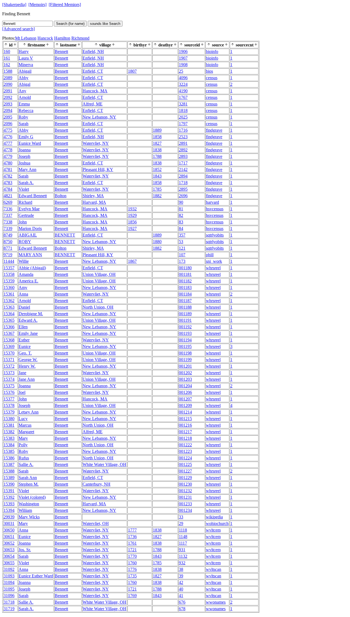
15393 (9, 503)
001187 (185, 300)
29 (181, 523)
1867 (132, 261)
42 (181, 582)
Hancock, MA (95, 90)
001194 (185, 340)
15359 (9, 281)
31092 (9, 569)
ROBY (25, 241)
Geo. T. (25, 353)
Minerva (26, 64)
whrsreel (213, 267)
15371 (9, 359)
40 (181, 589)
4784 (8, 189)
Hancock (45, 38)
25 (181, 71)
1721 (132, 549)
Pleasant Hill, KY (98, 169)
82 (181, 215)
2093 (8, 104)
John (23, 222)
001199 (185, 359)
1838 (157, 149)
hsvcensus (214, 208)
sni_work (214, 261)
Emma (24, 104)
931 (182, 549)
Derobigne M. (31, 313)
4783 (8, 182)
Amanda (26, 274)
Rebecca (26, 110)
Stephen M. (29, 484)
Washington (29, 503)
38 (181, 569)
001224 (185, 458)
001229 (185, 477)
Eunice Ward (30, 143)
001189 (185, 313)
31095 (9, 589)
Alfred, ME (93, 104)
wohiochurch (217, 523)
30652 (9, 543)
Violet (24, 189)
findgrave (214, 130)
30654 (9, 556)
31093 (9, 576)
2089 (8, 77)
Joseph (24, 156)
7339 (8, 228)
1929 (132, 215)
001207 (185, 399)
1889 (157, 130)
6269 (8, 202)
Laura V (26, 58)
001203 (185, 379)
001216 (185, 425)
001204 (185, 385)
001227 (185, 471)
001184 (185, 294)
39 (181, 576)
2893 (183, 156)
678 (182, 608)
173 (182, 261)
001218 (185, 438)
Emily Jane (28, 333)
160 (7, 51)
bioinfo (212, 51)
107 (182, 254)
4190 (183, 90)
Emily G (26, 136)
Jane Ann (27, 379)
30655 (9, 562)
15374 (9, 379)
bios (209, 71)
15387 (9, 464)
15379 (9, 412)
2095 (8, 117)
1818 (183, 110)
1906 (183, 51)
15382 (9, 431)
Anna (23, 294)
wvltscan (213, 569)
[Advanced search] (18, 28)
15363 (9, 307)
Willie (24, 261)
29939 (9, 517)
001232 (185, 490)
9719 (8, 254)
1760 (132, 562)
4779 (8, 156)
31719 (9, 608)
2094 (8, 110)
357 (182, 235)
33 (181, 517)
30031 (9, 523)
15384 (9, 444)
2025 (183, 117)
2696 (183, 195)
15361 (9, 294)
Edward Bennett (33, 195)
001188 (185, 307)
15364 (9, 313)
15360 (9, 287)
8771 (8, 248)
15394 (9, 510)
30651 (9, 536)
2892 (183, 149)
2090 (8, 84)
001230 (185, 484)
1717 (183, 163)
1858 (157, 136)
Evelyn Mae (29, 208)
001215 (185, 418)
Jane (22, 372)
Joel (22, 392)
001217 (185, 431)
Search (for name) (70, 24)
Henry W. (27, 366)
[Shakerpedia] (14, 4)
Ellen (23, 326)
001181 (185, 274)
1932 (132, 208)
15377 (9, 399)
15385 (9, 451)
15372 (9, 366)
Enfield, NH (93, 51)
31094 (9, 582)
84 (181, 228)
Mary (23, 438)
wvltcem (213, 530)
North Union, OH (98, 307)
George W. (28, 359)
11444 (9, 261)
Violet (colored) (32, 497)
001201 (185, 366)
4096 (183, 77)
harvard (212, 202)
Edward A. (28, 320)
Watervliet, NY (96, 143)
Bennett (61, 51)
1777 (132, 530)
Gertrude (26, 215)
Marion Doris (30, 228)
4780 (8, 163)
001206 (185, 392)
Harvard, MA (94, 202)
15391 (9, 490)
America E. (28, 281)
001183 (185, 287)
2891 (183, 143)
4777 (8, 143)
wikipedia (214, 517)
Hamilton (62, 38)
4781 (8, 169)
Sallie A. (26, 464)
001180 (185, 267)
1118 (183, 530)
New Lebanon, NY (99, 117)
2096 (8, 123)
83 (181, 222)
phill (210, 254)
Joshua (24, 163)
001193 (185, 333)
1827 (157, 143)
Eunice (25, 346)
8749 (8, 235)
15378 (9, 405)
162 (7, 64)
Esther (24, 340)
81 (181, 208)
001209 (185, 405)
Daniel (24, 307)
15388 (9, 471)
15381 (9, 425)
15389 (9, 477)
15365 (9, 320)
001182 (185, 281)
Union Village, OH (99, 274)
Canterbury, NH (96, 484)
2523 (183, 136)
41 (181, 595)
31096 (9, 595)
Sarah (23, 123)
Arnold (25, 97)
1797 (183, 123)
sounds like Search (105, 24)
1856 (132, 222)
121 (182, 248)
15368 (9, 340)
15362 (9, 300)
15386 (9, 458)
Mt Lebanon (25, 38)
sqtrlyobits (215, 235)
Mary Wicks (29, 517)
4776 (8, 136)
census (211, 77)
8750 (8, 241)
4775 (8, 130)
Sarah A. (26, 182)
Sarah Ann (28, 477)
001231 (185, 497)
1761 (132, 543)
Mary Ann (27, 169)
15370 (9, 353)
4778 (8, 149)
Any (22, 90)
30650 (9, 530)
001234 (185, 510)
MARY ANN (30, 254)
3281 (183, 104)
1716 (183, 130)
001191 (185, 320)
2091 (8, 90)
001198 (185, 353)
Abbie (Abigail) (32, 267)
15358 (9, 274)
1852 (157, 169)
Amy (23, 287)
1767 (183, 97)
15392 (9, 497)
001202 (185, 372)
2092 (8, 97)
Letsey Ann (29, 412)
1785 (157, 189)
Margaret (26, 431)
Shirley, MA (93, 195)
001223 (185, 451)
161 (7, 58)
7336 (8, 208)
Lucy (23, 418)
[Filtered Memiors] (65, 4)
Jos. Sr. (25, 549)
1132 (183, 556)
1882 (157, 195)
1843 (157, 176)
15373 (9, 372)
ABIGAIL (28, 235)
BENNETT (65, 235)
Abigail (25, 71)
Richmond (80, 38)
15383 (9, 438)
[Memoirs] (37, 4)
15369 (9, 346)
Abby (23, 77)
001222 (185, 444)
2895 (183, 189)
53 (181, 241)
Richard (25, 202)
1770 (132, 556)
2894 (183, 176)
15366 (9, 326)
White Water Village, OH (104, 464)
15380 (9, 418)
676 (182, 602)
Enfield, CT (93, 71)
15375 (9, 385)
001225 (185, 464)
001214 (185, 412)
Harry (24, 51)
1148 (183, 536)
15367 (9, 333)
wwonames (216, 602)
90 (181, 202)
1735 (132, 576)
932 (182, 562)
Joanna (25, 149)
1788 (157, 156)
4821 (8, 195)
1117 (183, 543)
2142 (183, 169)
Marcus (25, 425)
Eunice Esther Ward (36, 576)
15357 (9, 267)
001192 (185, 326)
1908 (183, 64)
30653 (9, 549)
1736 (132, 536)
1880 (157, 241)
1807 (132, 71)
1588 (8, 71)
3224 (183, 84)
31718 (9, 602)
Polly (23, 444)
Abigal (24, 84)
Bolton (60, 195)
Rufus (24, 458)
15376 (9, 392)
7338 (8, 222)
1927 (132, 228)
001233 (185, 503)
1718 (183, 182)
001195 (185, 346)
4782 (8, 176)
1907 (183, 58)
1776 (132, 569)
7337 (8, 215)
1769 (132, 595)
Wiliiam (25, 510)
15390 (9, 484)
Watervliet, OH (96, 523)
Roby (23, 117)
